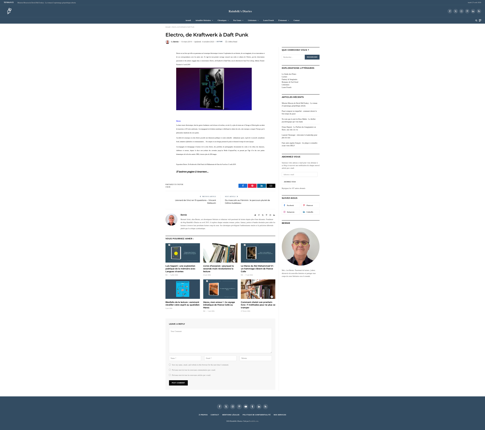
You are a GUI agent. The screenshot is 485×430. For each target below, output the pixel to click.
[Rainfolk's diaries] (8, 11)
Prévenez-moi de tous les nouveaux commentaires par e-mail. (194, 370)
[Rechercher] (476, 20)
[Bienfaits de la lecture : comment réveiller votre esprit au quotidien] (182, 289)
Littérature (252, 20)
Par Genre (237, 20)
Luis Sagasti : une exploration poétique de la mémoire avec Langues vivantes (180, 269)
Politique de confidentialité (256, 415)
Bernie (176, 42)
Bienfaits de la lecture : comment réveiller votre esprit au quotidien (182, 303)
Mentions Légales (231, 415)
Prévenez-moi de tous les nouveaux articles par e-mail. (191, 375)
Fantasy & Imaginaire (289, 79)
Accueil (188, 20)
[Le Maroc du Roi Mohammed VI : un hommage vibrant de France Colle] (258, 253)
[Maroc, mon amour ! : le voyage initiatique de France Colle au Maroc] (220, 289)
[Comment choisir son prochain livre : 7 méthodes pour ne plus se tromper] (258, 289)
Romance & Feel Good (290, 82)
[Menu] (480, 20)
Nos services (280, 415)
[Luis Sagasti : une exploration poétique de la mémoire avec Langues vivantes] (182, 253)
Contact (297, 20)
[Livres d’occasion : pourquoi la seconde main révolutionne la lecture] (220, 253)
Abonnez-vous (290, 182)
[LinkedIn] (156, 56)
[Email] (156, 68)
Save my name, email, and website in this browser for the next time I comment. (200, 365)
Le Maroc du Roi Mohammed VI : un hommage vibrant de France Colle (257, 269)
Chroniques (222, 20)
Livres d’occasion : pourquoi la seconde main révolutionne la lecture (218, 269)
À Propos (203, 415)
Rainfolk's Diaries (240, 11)
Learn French (268, 20)
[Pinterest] (156, 62)
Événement (282, 20)
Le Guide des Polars (289, 74)
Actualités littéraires (203, 20)
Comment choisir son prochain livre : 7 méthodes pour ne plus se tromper (258, 305)
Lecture (219, 41)
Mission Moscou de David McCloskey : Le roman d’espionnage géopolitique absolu (46, 3)
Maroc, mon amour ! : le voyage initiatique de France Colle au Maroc (219, 305)
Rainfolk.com (253, 421)
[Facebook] (156, 51)
